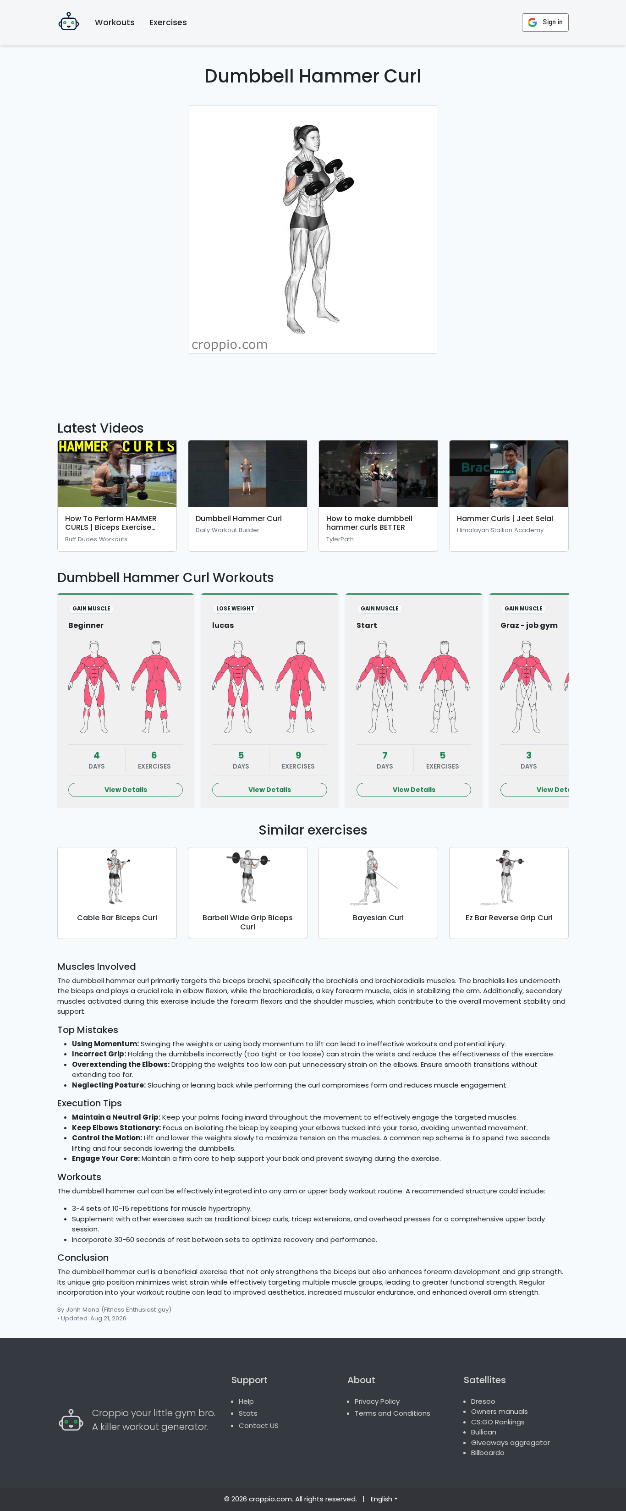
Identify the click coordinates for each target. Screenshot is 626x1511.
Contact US (259, 1425)
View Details (125, 789)
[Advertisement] (313, 381)
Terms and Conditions (392, 1413)
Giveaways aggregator (510, 1442)
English (381, 1499)
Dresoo (483, 1401)
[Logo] (68, 22)
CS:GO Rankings (498, 1422)
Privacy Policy (377, 1401)
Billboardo (488, 1452)
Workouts (115, 22)
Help (246, 1401)
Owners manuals (499, 1411)
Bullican (483, 1432)
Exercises (168, 22)
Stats (248, 1413)
